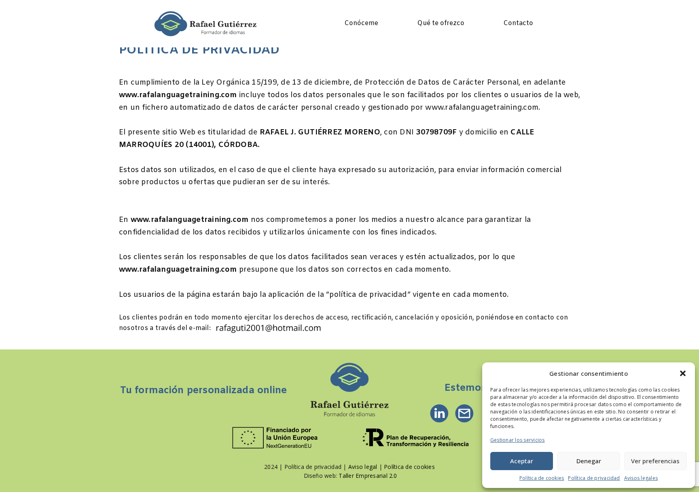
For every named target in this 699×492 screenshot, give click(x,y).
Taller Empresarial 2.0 (368, 475)
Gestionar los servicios (517, 440)
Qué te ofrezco (440, 23)
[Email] (464, 413)
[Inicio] (349, 390)
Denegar (588, 461)
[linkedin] (439, 413)
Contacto (518, 23)
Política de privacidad (594, 478)
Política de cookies (541, 478)
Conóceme (361, 23)
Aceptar (521, 461)
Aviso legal (362, 467)
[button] (683, 373)
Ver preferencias (655, 461)
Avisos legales (641, 478)
